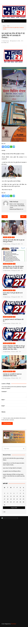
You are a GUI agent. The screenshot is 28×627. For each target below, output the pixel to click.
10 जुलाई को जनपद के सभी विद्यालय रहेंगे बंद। (12, 471)
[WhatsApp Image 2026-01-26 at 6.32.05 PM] (14, 84)
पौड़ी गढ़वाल (10, 263)
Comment (4, 391)
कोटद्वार (9, 237)
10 (4, 496)
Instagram (6, 2)
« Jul (4, 511)
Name (3, 399)
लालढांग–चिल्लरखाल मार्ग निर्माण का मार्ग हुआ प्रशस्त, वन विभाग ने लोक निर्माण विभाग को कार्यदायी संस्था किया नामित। (14, 347)
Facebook (2, 2)
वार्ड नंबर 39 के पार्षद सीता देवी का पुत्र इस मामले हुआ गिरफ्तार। (13, 459)
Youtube (8, 2)
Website (3, 411)
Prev (5, 216)
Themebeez (13, 623)
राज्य (7, 42)
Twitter (4, 2)
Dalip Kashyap (6, 40)
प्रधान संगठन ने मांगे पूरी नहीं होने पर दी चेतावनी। (12, 468)
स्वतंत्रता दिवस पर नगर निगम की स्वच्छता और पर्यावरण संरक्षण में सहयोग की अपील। (13, 464)
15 (20, 496)
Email (3, 405)
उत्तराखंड (4, 42)
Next (23, 216)
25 (7, 502)
